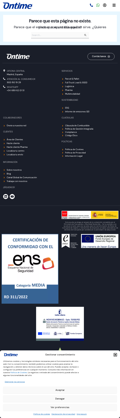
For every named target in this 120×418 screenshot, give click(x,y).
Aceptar (60, 390)
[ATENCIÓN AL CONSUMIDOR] (4, 79)
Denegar (60, 398)
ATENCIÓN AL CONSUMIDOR (21, 79)
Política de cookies (41, 414)
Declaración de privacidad (63, 414)
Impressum (82, 414)
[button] (115, 354)
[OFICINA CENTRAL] (4, 70)
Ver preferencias (60, 407)
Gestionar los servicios (15, 382)
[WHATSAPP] (4, 87)
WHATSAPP (12, 87)
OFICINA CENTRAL (16, 70)
